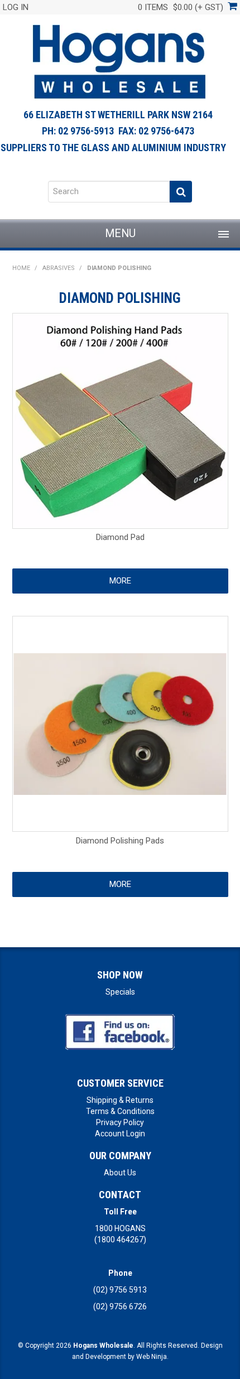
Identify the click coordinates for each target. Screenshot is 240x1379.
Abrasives (58, 268)
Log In (15, 7)
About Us (120, 1172)
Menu (120, 233)
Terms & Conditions (120, 1111)
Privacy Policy (120, 1122)
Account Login (120, 1133)
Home (21, 268)
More (120, 581)
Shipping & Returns (120, 1100)
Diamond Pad (120, 537)
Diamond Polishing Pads (120, 841)
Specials (120, 991)
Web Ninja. (152, 1357)
